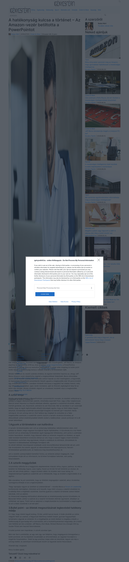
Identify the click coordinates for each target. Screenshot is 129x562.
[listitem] (64, 288)
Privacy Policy (76, 301)
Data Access (64, 301)
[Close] (99, 260)
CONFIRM (45, 294)
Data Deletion (53, 301)
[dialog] (64, 281)
